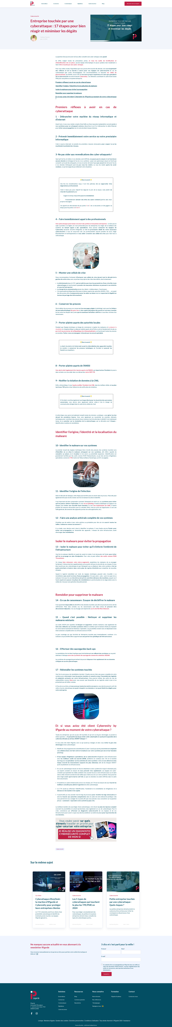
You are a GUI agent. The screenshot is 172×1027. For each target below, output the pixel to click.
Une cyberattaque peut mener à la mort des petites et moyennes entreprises (81, 223)
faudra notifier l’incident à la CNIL (83, 385)
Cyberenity (83, 76)
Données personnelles (76, 1020)
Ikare (71, 680)
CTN (70, 458)
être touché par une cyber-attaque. (71, 64)
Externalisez (61, 996)
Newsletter (77, 1003)
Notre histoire (96, 996)
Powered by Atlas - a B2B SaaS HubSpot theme (86, 1025)
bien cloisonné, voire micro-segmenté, (76, 562)
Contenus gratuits (79, 999)
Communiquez (62, 1003)
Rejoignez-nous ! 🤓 (98, 1006)
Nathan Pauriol (45, 37)
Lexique (41, 1020)
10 (77, 207)
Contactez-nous (133, 996)
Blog (75, 996)
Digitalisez (61, 1006)
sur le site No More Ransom (100, 608)
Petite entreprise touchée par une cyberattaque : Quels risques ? (122, 902)
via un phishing (88, 503)
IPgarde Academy (116, 996)
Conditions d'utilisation (91, 1020)
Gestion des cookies (62, 1020)
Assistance (126, 1020)
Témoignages (96, 1003)
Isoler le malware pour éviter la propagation (71, 89)
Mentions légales (50, 1020)
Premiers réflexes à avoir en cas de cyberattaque (73, 82)
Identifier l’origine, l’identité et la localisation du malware (76, 86)
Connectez (61, 999)
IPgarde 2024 (118, 1020)
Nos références (96, 999)
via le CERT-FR (90, 372)
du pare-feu (75, 310)
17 (79, 207)
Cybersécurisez (62, 1009)
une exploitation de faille (101, 505)
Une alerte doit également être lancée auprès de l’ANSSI (74, 370)
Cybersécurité (59, 849)
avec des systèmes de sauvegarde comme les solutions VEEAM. (89, 655)
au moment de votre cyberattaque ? (86, 97)
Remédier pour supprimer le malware (69, 93)
